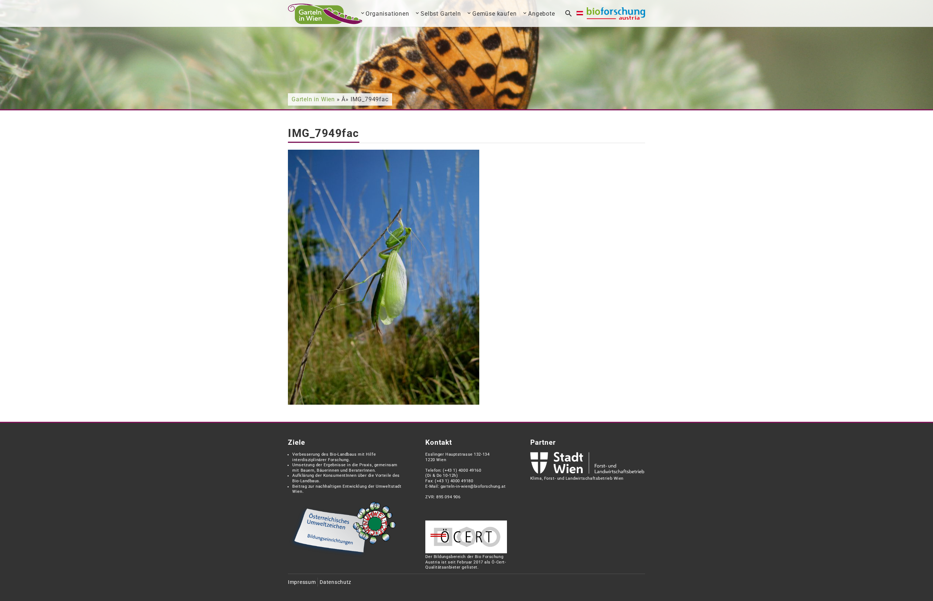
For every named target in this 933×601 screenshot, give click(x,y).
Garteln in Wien (313, 99)
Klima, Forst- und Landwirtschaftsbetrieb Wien (577, 478)
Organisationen (387, 13)
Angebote (541, 13)
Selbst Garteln (441, 13)
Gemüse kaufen (494, 13)
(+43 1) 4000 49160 (462, 470)
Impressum (302, 582)
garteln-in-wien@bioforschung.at (473, 486)
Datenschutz (335, 582)
